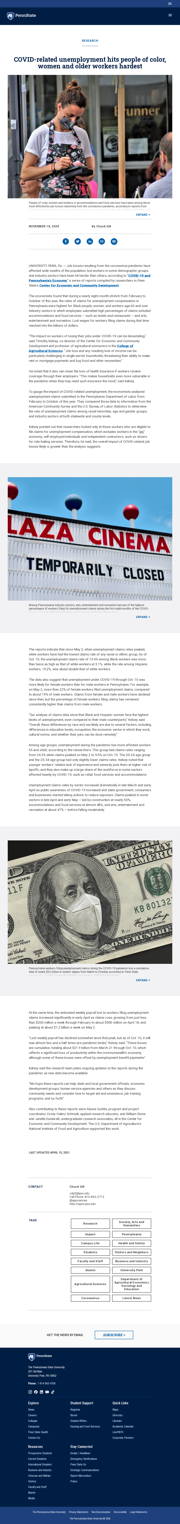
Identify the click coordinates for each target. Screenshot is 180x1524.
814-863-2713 (94, 1197)
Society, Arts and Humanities (131, 1223)
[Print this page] (114, 241)
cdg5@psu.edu (79, 1193)
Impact (90, 1234)
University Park (131, 1270)
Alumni (90, 1270)
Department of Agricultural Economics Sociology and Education (131, 1284)
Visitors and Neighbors (131, 1252)
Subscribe (112, 1335)
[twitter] (78, 241)
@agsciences (78, 1200)
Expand (142, 214)
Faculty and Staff (90, 1261)
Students (90, 1252)
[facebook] (66, 241)
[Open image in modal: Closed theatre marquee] (90, 539)
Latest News (132, 1298)
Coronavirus (90, 1298)
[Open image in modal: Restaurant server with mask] (90, 136)
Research (90, 40)
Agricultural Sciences (90, 1284)
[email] (102, 241)
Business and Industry (131, 1261)
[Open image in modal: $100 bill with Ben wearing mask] (90, 902)
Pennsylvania (131, 1234)
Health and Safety (131, 1243)
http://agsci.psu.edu (83, 1204)
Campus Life (90, 1243)
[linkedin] (90, 241)
